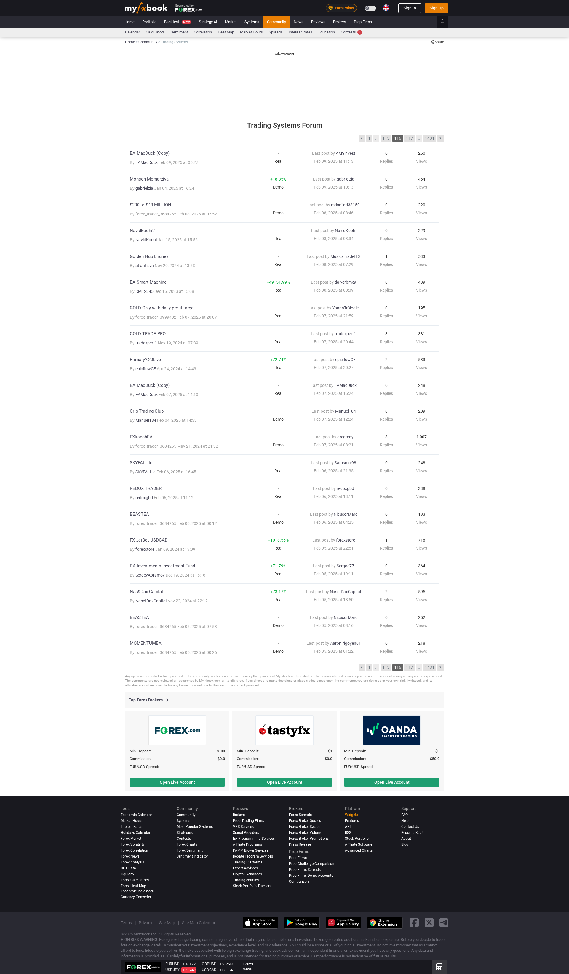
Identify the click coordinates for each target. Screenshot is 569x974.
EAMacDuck (147, 162)
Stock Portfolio (357, 838)
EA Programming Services (254, 838)
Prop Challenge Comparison (311, 864)
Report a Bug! (412, 833)
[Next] (440, 138)
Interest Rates (300, 32)
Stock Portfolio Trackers (252, 886)
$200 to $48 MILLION (150, 205)
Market (231, 22)
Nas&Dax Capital (146, 592)
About (406, 838)
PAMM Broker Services (250, 850)
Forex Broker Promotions (309, 838)
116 (397, 138)
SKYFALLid (145, 472)
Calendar (132, 32)
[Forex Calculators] (439, 967)
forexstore (145, 549)
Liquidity (127, 874)
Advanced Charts (359, 850)
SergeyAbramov (150, 575)
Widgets (351, 815)
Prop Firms (363, 22)
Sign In (409, 8)
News (298, 22)
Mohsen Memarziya (149, 179)
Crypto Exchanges (247, 874)
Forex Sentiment (190, 850)
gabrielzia (144, 188)
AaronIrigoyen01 (345, 643)
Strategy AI (208, 22)
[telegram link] (443, 923)
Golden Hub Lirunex (149, 256)
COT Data (128, 868)
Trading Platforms (247, 862)
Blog (404, 844)
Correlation (203, 32)
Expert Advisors (245, 868)
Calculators (155, 32)
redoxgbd (144, 497)
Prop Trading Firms (248, 821)
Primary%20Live (145, 359)
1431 (429, 138)
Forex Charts (187, 844)
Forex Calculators (135, 880)
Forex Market (131, 838)
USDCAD (209, 969)
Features (352, 821)
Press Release (300, 844)
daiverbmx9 (345, 282)
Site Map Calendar (198, 922)
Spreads (276, 32)
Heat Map (226, 32)
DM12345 (144, 291)
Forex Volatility (133, 844)
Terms (126, 922)
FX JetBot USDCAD (149, 540)
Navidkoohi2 (142, 231)
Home (129, 22)
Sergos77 (345, 565)
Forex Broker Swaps (304, 827)
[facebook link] (414, 923)
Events (248, 964)
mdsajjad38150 (345, 204)
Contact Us (410, 827)
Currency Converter (136, 897)
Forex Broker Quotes (305, 821)
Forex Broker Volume (305, 833)
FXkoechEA (141, 437)
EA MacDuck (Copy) (150, 153)
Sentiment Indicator (192, 856)
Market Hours (251, 32)
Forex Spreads (300, 815)
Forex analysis (132, 862)
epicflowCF (146, 368)
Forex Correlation (134, 850)
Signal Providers (246, 833)
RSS (348, 833)
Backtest (177, 22)
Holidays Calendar (135, 833)
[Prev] (362, 138)
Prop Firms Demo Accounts (311, 876)
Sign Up (436, 8)
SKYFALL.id (141, 463)
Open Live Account (177, 782)
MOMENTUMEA (146, 643)
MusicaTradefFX (345, 256)
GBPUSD (209, 964)
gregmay (345, 437)
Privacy (145, 922)
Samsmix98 (345, 462)
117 (409, 138)
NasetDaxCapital (151, 600)
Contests (351, 32)
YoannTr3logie (345, 308)
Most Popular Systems (195, 827)
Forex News (130, 856)
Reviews (318, 22)
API (348, 827)
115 (385, 138)
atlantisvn (145, 265)
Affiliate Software (358, 844)
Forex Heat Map (133, 886)
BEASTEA (139, 514)
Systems (251, 22)
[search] (446, 22)
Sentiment (179, 32)
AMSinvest (345, 153)
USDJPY (172, 969)
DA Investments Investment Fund (162, 566)
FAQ (404, 815)
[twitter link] (429, 923)
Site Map (167, 922)
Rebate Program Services (253, 856)
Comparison (299, 881)
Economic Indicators (137, 891)
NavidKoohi (146, 239)
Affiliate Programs (247, 844)
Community (276, 22)
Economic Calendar (136, 815)
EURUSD (172, 964)
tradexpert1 (146, 343)
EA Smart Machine (148, 282)
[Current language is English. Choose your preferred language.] (386, 7)
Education (326, 32)
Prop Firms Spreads (305, 870)
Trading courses (246, 880)
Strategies (185, 833)
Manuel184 (146, 420)
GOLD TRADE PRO (148, 334)
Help (405, 821)
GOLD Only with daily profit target (162, 308)
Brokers (339, 22)
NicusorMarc (345, 514)
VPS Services (243, 827)
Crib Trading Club (147, 411)
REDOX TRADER (146, 488)
